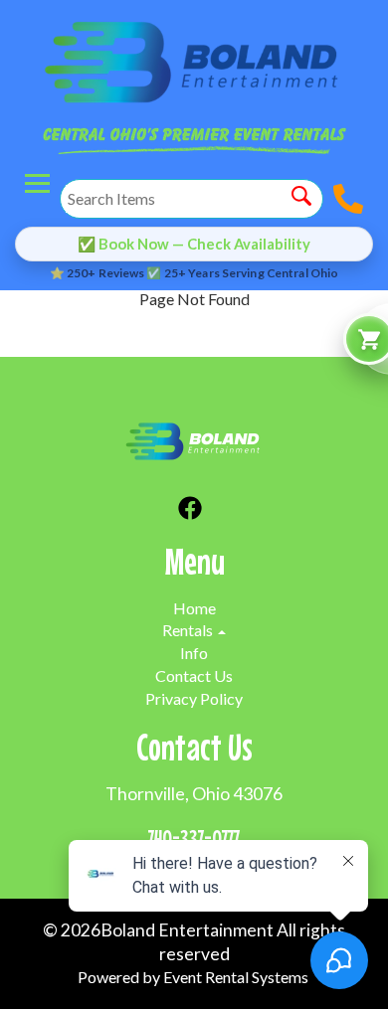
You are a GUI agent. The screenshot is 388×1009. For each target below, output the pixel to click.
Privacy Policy (194, 698)
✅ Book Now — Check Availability (194, 243)
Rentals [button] (189, 629)
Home (194, 607)
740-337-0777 (194, 837)
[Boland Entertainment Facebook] (190, 511)
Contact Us (194, 675)
